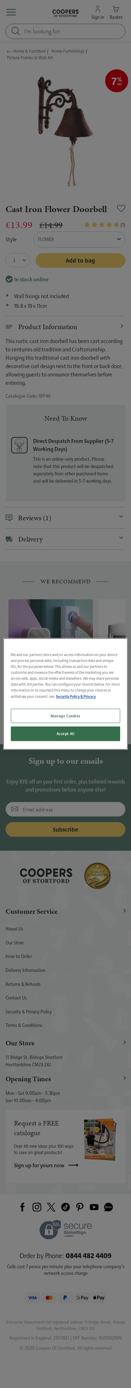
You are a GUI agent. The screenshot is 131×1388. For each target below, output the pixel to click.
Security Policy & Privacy (76, 697)
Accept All (66, 734)
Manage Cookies (65, 716)
